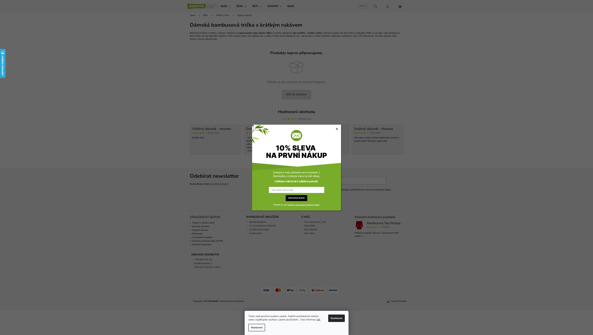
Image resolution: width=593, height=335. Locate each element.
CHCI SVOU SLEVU (296, 198)
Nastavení (256, 327)
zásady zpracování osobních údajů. (304, 205)
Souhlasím (336, 318)
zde (318, 319)
